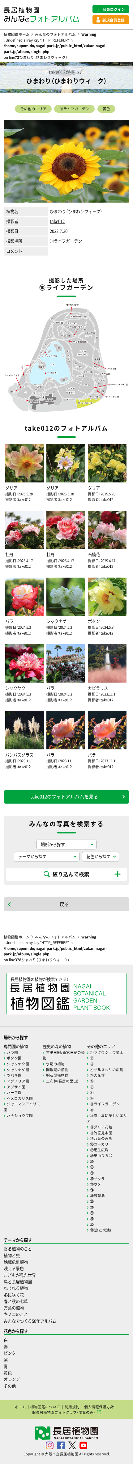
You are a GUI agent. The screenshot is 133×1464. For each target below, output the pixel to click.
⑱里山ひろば (101, 1155)
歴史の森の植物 (57, 1046)
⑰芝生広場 (99, 1149)
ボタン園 (14, 1058)
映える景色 (14, 1268)
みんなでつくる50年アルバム (30, 1321)
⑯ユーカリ (99, 1144)
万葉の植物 (14, 1308)
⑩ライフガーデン (74, 108)
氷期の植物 (55, 1064)
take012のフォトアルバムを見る (64, 796)
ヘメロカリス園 (20, 1098)
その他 (10, 1386)
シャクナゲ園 (18, 1069)
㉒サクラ (97, 1178)
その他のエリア (33, 108)
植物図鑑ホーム (17, 34)
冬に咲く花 (14, 1295)
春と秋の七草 (16, 1301)
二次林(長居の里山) (62, 1081)
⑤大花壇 (97, 1075)
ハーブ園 (14, 1092)
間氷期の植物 (57, 1069)
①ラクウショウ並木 (106, 1052)
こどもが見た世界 (20, 1275)
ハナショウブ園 (20, 1115)
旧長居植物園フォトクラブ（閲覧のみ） (63, 1412)
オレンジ (12, 1379)
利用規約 (72, 1407)
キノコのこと (16, 1314)
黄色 (106, 108)
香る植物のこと (18, 1249)
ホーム (20, 1407)
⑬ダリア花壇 (101, 1127)
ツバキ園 (14, 1075)
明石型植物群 (57, 1075)
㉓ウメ (95, 1184)
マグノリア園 (18, 1081)
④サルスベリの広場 (106, 1069)
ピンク (10, 1353)
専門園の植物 (16, 1046)
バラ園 (12, 1052)
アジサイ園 (16, 1087)
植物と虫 (12, 1255)
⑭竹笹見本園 (101, 1132)
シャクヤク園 (18, 1064)
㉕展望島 (97, 1195)
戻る (64, 904)
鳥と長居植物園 (18, 1282)
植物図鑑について (45, 1407)
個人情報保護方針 (99, 1407)
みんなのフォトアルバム (55, 34)
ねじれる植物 (16, 1288)
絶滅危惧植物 (16, 1262)
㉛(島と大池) (100, 1230)
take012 (57, 221)
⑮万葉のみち (101, 1138)
